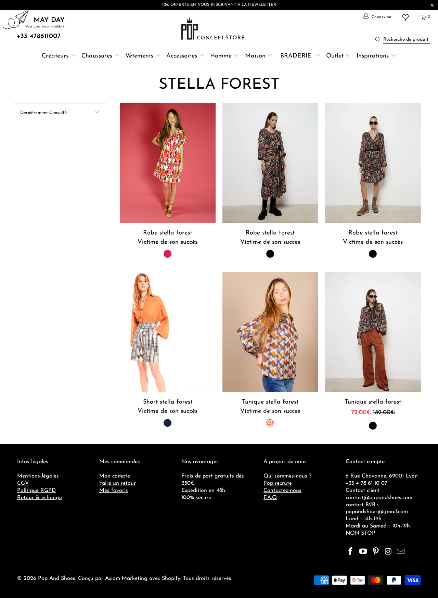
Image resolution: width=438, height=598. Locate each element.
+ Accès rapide (167, 179)
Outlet (335, 56)
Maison (255, 56)
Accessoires (181, 56)
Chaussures (96, 56)
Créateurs (55, 56)
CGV (23, 483)
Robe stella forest (168, 163)
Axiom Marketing (126, 578)
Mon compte (114, 476)
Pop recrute (277, 483)
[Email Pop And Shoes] (401, 552)
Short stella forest (168, 332)
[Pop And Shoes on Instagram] (388, 552)
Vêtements (139, 56)
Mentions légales (38, 476)
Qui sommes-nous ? (287, 476)
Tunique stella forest (270, 332)
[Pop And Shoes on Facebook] (351, 552)
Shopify (171, 578)
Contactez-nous (282, 490)
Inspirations (374, 56)
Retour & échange (39, 497)
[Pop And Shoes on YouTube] (363, 552)
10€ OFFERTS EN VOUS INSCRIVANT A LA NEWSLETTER (219, 5)
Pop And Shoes (56, 578)
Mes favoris (113, 490)
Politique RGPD (36, 490)
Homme (221, 56)
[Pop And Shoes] (214, 28)
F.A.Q (270, 497)
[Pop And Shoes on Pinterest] (376, 552)
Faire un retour (117, 483)
